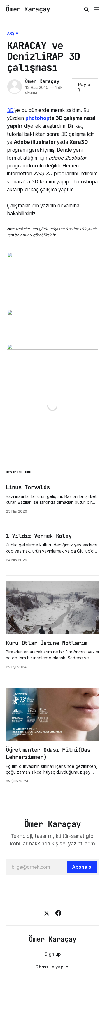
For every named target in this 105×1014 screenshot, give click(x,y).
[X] (47, 913)
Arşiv (12, 33)
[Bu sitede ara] (86, 9)
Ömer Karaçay (28, 9)
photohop (37, 118)
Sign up (53, 954)
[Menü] (96, 9)
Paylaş (84, 87)
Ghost (41, 967)
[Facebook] (58, 913)
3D (10, 110)
